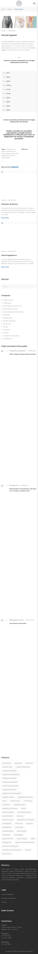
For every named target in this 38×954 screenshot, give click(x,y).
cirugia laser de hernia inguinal (12, 793)
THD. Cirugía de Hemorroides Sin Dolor (22, 354)
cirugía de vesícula (8, 797)
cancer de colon (7, 767)
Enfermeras (6, 315)
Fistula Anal (7, 324)
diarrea (23, 808)
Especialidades (7, 318)
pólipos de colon (8, 839)
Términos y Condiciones (8, 898)
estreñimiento (7, 823)
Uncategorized (7, 339)
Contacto (4, 902)
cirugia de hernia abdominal (11, 774)
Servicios (5, 333)
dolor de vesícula (8, 820)
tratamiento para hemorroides (12, 850)
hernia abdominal (8, 831)
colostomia (6, 805)
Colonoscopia (7, 303)
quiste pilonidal (22, 839)
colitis (4, 801)
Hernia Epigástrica (9, 255)
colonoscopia (28, 801)
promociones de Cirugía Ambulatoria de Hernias (22, 61)
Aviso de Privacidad (7, 894)
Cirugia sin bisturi (8, 300)
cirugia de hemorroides (9, 771)
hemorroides (19, 827)
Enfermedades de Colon (10, 309)
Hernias (5, 327)
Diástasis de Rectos (9, 204)
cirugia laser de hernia (9, 790)
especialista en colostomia (25, 820)
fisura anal (30, 823)
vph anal (27, 850)
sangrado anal (7, 842)
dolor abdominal (8, 816)
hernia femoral (11, 156)
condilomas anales (19, 805)
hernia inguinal (5, 158)
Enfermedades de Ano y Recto (12, 306)
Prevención (6, 330)
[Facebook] (1, 915)
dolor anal (20, 816)
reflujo (33, 839)
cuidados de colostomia (10, 808)
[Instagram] (4, 915)
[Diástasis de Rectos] (19, 184)
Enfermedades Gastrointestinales (13, 312)
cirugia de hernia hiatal (9, 778)
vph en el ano (7, 854)
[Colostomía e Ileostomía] (4, 685)
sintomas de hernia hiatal (10, 846)
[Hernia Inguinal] (29, 149)
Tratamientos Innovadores (11, 336)
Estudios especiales (9, 321)
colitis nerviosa (15, 801)
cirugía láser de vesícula (25, 797)
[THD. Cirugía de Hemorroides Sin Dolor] (4, 416)
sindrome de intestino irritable (24, 842)
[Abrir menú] (34, 3)
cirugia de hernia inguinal (10, 782)
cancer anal (29, 763)
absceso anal (7, 763)
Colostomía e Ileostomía (17, 623)
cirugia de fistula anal (22, 767)
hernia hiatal (6, 835)
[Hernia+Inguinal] (33, 149)
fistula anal (18, 823)
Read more (5, 218)
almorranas (18, 763)
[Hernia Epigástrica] (19, 235)
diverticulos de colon (24, 812)
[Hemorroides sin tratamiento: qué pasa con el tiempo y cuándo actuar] (4, 550)
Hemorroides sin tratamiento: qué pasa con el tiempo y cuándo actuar (22, 490)
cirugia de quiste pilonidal (10, 786)
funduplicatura (7, 827)
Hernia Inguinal (9, 35)
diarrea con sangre (8, 812)
